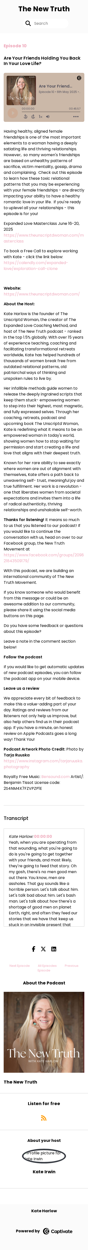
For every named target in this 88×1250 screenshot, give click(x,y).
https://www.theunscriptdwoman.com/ (42, 294)
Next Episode (20, 966)
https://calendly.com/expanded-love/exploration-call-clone (36, 265)
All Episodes (47, 966)
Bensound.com (55, 776)
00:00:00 (43, 836)
